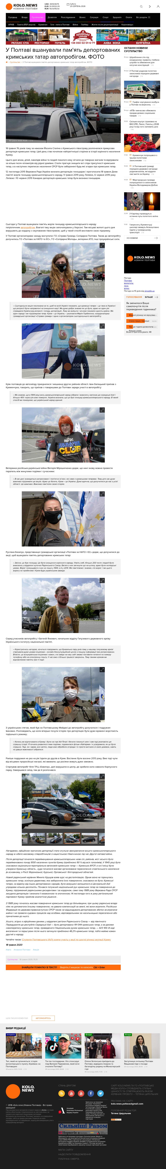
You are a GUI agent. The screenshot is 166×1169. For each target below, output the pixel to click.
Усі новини (132, 238)
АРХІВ (11, 24)
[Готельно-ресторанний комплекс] (83, 37)
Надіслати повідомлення (74, 1154)
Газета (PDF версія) (26, 24)
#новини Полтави (22, 949)
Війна (75, 24)
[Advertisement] (63, 199)
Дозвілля (52, 17)
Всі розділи (142, 17)
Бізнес (82, 17)
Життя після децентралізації (105, 24)
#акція (36, 949)
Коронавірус (127, 24)
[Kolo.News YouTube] (142, 258)
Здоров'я (117, 17)
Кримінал (43, 24)
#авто (8, 949)
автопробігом (28, 227)
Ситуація (94, 17)
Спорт (105, 17)
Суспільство (37, 17)
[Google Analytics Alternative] (116, 1120)
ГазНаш (84, 24)
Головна (12, 17)
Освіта (129, 17)
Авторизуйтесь (43, 1018)
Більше (149, 297)
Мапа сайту (65, 1149)
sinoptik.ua (149, 291)
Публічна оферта (68, 1158)
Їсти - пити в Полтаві (60, 24)
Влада (24, 17)
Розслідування (68, 17)
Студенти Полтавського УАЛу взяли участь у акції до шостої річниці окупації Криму (66, 939)
